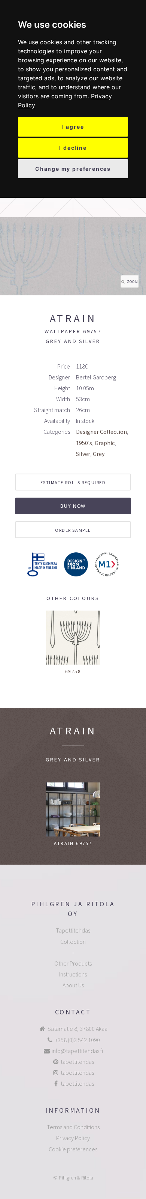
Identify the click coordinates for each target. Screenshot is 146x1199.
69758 (73, 671)
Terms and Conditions (73, 1127)
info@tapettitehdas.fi (77, 1051)
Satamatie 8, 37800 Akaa (77, 1028)
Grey (98, 453)
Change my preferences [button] (73, 168)
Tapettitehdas (73, 930)
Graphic (105, 443)
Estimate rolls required (73, 482)
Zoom (132, 282)
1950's (84, 443)
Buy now (73, 506)
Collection (73, 941)
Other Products (73, 963)
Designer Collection (101, 431)
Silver (83, 453)
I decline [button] (72, 147)
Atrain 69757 (73, 843)
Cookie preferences (73, 1149)
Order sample (73, 530)
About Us (73, 985)
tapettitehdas (77, 1061)
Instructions (73, 974)
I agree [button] (73, 126)
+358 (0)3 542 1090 (77, 1040)
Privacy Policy (73, 1138)
